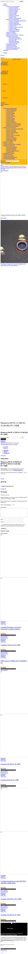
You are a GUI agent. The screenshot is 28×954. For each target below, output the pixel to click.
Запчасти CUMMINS (14, 29)
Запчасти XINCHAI (14, 23)
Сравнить (3, 441)
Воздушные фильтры (14, 37)
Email (2, 521)
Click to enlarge (4, 419)
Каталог (5, 5)
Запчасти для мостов (11, 33)
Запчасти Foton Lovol (14, 9)
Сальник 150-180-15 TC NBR (10, 764)
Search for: (3, 1)
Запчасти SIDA (13, 28)
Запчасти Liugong (13, 10)
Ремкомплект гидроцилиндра (13, 125)
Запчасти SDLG (13, 12)
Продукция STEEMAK (12, 49)
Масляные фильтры (14, 41)
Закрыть (3, 57)
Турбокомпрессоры (11, 45)
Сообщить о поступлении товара (8, 635)
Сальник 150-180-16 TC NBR (10, 915)
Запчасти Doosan (10, 121)
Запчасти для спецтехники (12, 6)
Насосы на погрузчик (11, 46)
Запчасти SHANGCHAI (15, 24)
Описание (5, 450)
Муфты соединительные (15, 18)
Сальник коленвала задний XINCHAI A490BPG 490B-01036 (13, 882)
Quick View (3, 624)
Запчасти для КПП (11, 32)
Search (21, 1)
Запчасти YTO (12, 25)
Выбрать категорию (5, 162)
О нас (4, 3)
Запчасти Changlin (13, 7)
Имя (2, 519)
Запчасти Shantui (10, 119)
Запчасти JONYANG (11, 122)
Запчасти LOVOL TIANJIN (16, 27)
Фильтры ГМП (12, 40)
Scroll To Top (4, 950)
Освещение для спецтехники (13, 123)
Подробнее (3, 633)
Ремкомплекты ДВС (11, 140)
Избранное (3, 440)
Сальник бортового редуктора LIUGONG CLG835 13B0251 (11, 628)
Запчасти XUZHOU (14, 15)
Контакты (5, 50)
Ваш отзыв (4, 507)
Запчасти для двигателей (12, 19)
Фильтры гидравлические (15, 38)
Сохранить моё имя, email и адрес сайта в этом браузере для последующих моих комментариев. (13, 525)
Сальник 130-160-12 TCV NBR (11, 899)
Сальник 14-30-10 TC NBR (10, 780)
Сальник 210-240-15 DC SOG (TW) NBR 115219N (13, 215)
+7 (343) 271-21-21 (5, 59)
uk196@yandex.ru (17, 59)
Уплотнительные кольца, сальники (14, 34)
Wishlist (5, 52)
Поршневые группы (14, 31)
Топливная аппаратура (11, 44)
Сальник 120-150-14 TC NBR (10, 645)
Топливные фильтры (14, 42)
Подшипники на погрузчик (13, 47)
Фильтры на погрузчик (12, 36)
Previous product (4, 170)
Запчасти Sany (12, 16)
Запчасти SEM (12, 14)
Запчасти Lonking (13, 11)
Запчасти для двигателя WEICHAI (17, 20)
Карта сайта (10, 928)
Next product (4, 218)
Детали (5, 451)
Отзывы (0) (6, 453)
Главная (5, 84)
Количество (5, 437)
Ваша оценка (4, 504)
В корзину (3, 439)
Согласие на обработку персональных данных (12, 934)
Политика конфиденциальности (8, 933)
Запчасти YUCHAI (14, 22)
